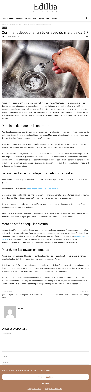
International (8, 18)
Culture (28, 18)
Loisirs (54, 18)
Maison (41, 18)
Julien (3, 36)
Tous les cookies (45, 377)
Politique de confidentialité (53, 389)
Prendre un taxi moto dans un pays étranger (72, 295)
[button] (86, 18)
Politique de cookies (34, 389)
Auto (34, 18)
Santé (48, 18)
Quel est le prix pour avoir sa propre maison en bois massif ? (22, 296)
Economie (19, 18)
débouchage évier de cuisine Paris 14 (43, 189)
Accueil (4, 24)
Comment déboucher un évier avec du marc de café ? (45, 32)
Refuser (45, 383)
